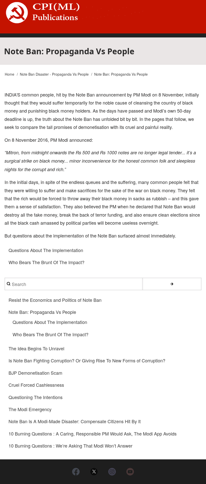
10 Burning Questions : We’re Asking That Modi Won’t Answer (70, 445)
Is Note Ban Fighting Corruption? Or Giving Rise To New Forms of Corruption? (87, 360)
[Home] (103, 12)
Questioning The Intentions (36, 397)
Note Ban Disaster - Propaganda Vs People (54, 74)
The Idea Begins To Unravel (36, 348)
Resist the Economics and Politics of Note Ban (55, 300)
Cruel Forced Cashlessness (36, 384)
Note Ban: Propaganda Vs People (42, 312)
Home (9, 74)
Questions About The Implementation (46, 250)
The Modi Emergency (30, 409)
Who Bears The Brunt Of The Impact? (46, 262)
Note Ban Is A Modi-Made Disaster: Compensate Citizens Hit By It (75, 421)
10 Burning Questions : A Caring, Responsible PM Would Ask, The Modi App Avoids (93, 433)
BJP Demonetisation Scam (35, 372)
